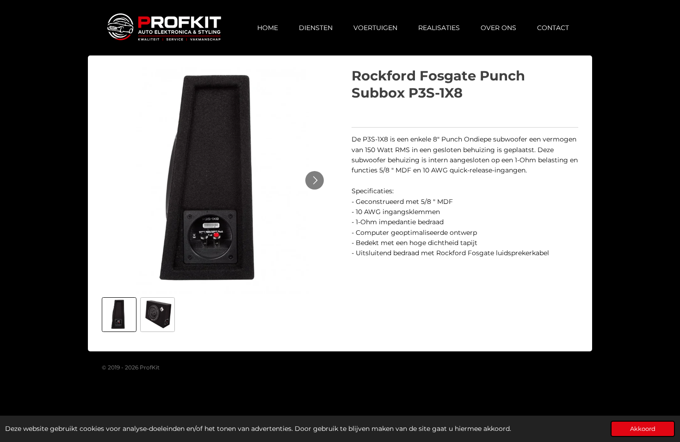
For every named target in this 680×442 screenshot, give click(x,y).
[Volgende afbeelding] (314, 180)
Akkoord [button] (642, 428)
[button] (119, 314)
